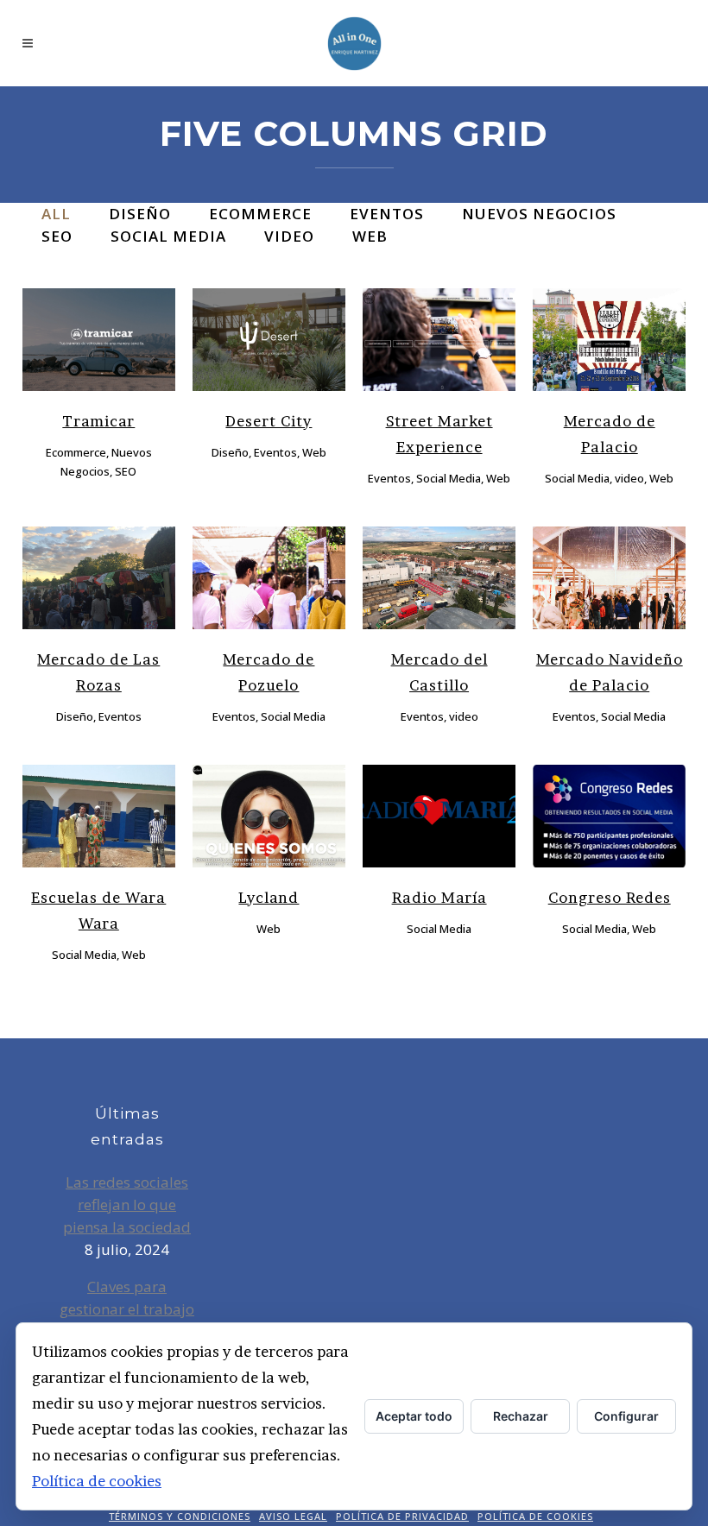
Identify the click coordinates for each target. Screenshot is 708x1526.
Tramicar (98, 421)
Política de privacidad (402, 1516)
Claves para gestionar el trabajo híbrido (127, 1309)
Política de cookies (96, 1481)
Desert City (268, 421)
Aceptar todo (414, 1416)
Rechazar (520, 1416)
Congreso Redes (609, 897)
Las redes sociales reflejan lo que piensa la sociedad (127, 1204)
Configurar (626, 1416)
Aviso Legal (293, 1516)
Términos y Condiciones (179, 1516)
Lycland (268, 897)
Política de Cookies (535, 1516)
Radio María (439, 897)
